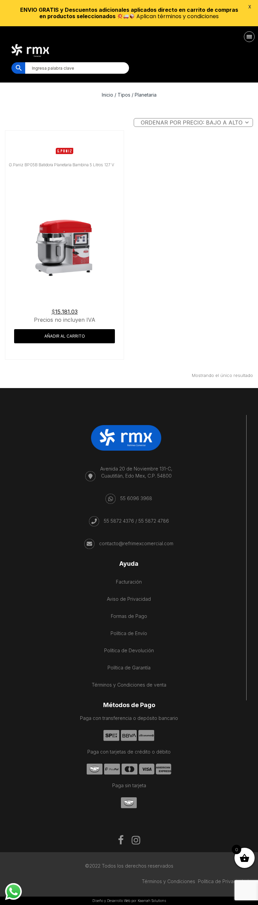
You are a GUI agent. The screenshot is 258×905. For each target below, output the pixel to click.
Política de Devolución (129, 650)
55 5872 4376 (119, 521)
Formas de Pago (129, 616)
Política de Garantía (129, 667)
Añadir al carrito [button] (64, 336)
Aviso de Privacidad (129, 599)
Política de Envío (129, 633)
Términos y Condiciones (168, 881)
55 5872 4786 (153, 521)
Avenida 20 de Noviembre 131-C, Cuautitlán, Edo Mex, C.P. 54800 (136, 472)
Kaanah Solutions (152, 901)
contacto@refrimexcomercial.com (136, 543)
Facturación (129, 582)
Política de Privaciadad (223, 881)
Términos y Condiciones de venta (129, 685)
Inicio (107, 95)
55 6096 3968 (136, 498)
